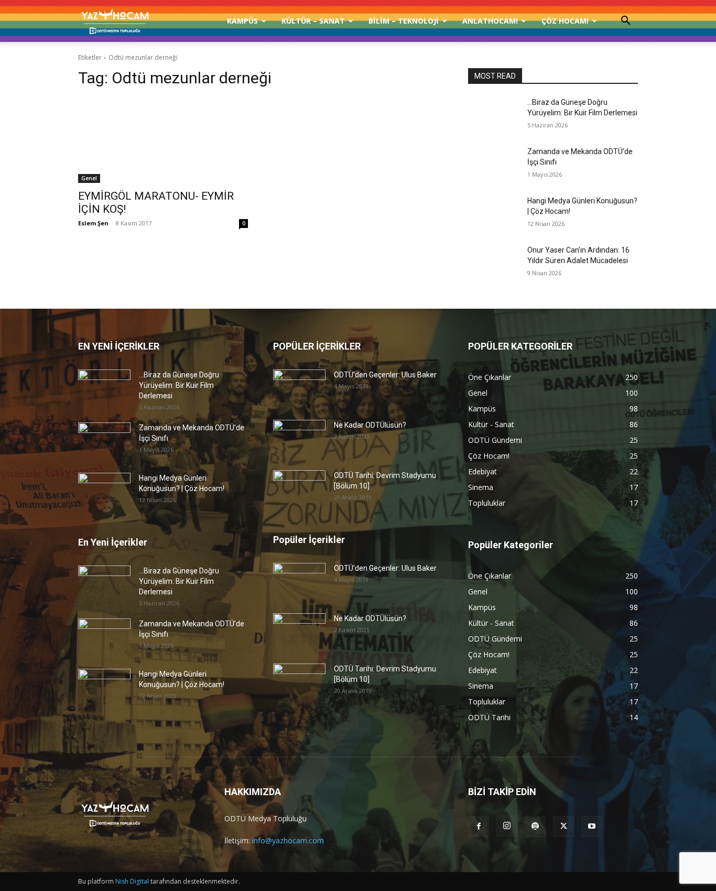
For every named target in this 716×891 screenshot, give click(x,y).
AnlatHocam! (490, 21)
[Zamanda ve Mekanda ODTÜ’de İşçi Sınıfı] (493, 164)
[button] (625, 22)
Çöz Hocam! (565, 21)
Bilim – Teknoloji (403, 21)
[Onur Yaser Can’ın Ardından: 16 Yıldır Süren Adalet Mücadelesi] (493, 263)
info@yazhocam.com (288, 840)
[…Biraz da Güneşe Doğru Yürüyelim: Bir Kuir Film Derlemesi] (493, 115)
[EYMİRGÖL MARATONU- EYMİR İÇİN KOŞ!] (163, 140)
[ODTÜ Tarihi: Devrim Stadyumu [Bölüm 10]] (299, 488)
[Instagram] (506, 826)
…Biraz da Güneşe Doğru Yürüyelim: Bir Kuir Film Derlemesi (179, 385)
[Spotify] (535, 826)
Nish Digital (132, 881)
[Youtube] (591, 826)
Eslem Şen (93, 223)
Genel (89, 178)
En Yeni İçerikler (112, 542)
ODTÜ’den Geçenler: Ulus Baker (385, 375)
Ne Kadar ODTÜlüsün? (370, 425)
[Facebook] (478, 826)
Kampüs (242, 21)
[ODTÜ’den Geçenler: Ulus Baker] (299, 388)
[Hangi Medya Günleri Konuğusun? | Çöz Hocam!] (493, 214)
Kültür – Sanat (313, 21)
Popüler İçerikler (309, 539)
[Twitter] (563, 826)
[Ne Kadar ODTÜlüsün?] (299, 438)
